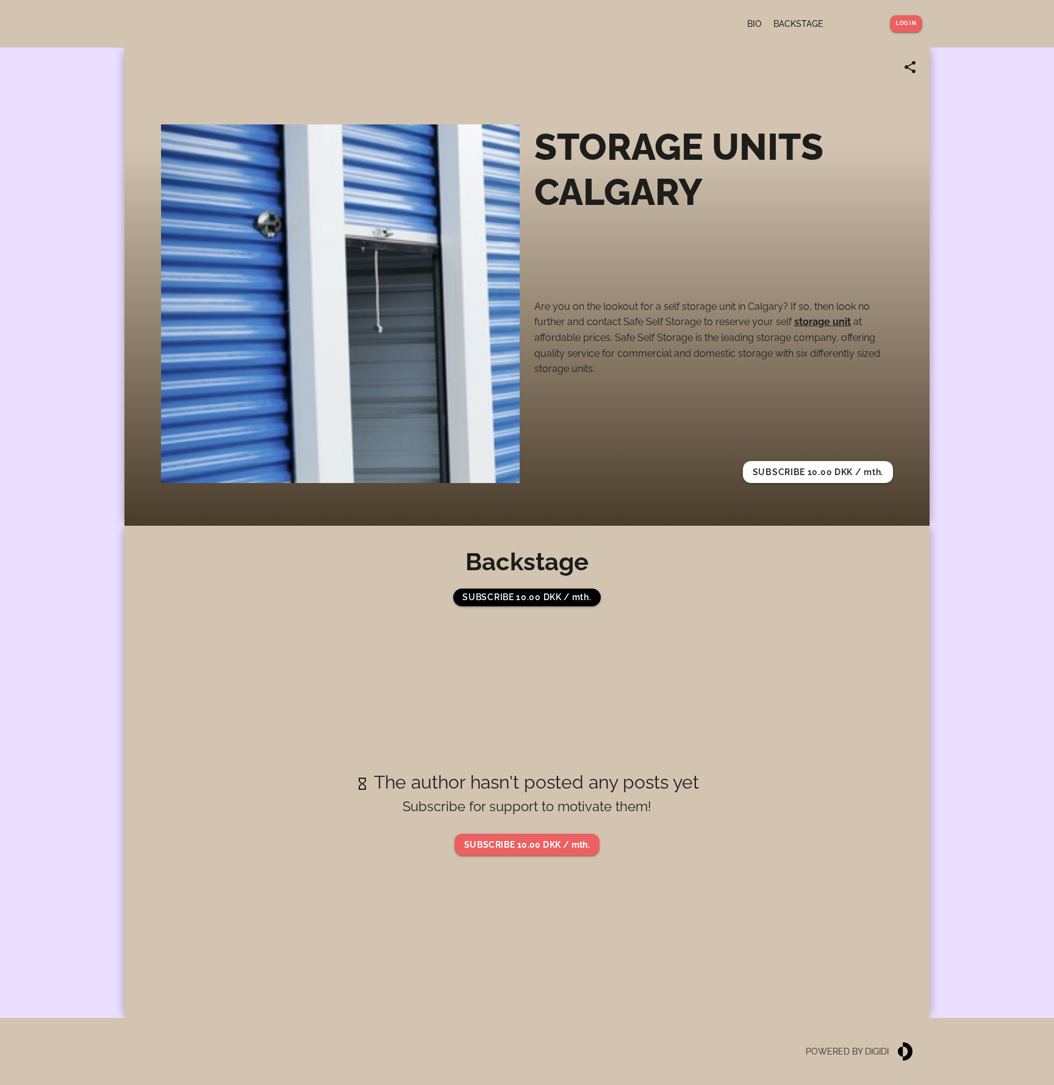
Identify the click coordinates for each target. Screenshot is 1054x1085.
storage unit (822, 322)
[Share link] (910, 67)
